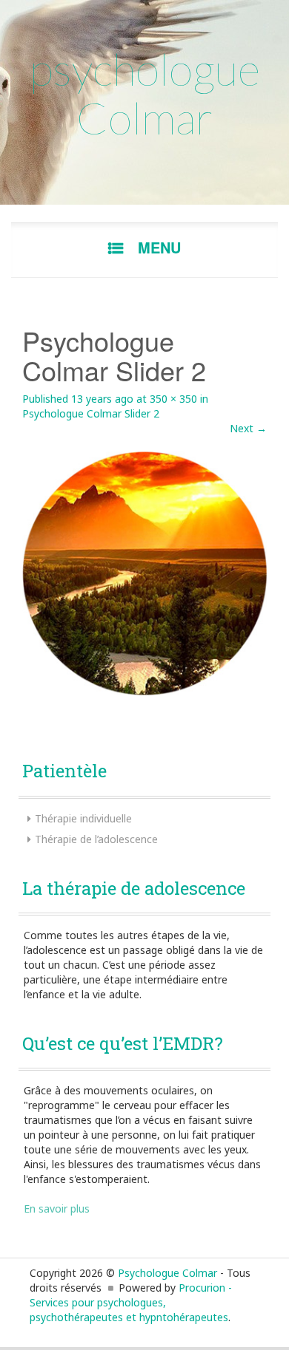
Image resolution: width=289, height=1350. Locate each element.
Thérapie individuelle (83, 818)
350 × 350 (173, 399)
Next (248, 428)
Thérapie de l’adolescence (96, 839)
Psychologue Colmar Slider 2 (90, 413)
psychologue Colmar (145, 93)
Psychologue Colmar (167, 1273)
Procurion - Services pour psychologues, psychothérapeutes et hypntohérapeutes (131, 1302)
